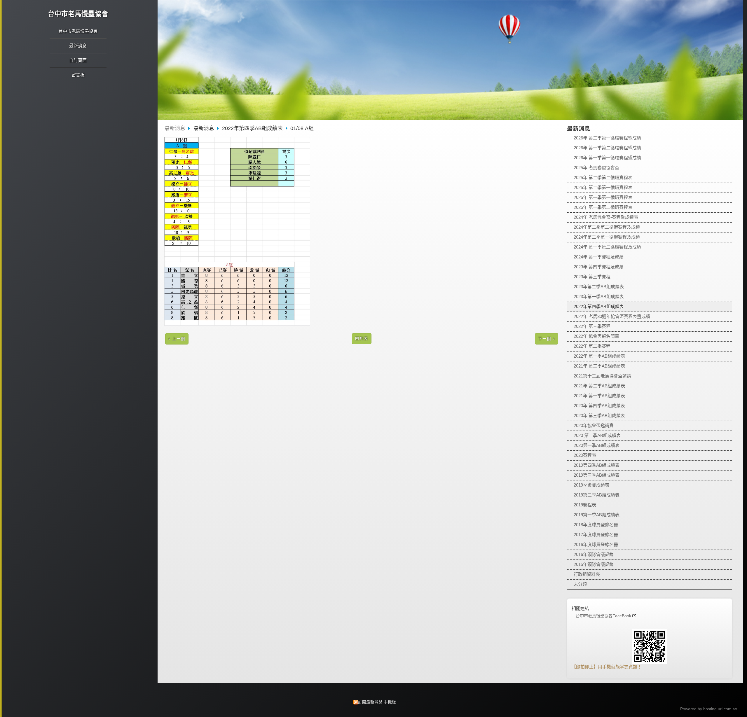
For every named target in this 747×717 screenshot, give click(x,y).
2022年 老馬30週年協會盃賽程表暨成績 (612, 316)
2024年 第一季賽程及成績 (599, 256)
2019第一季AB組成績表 (596, 514)
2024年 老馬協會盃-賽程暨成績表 (606, 217)
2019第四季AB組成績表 (596, 465)
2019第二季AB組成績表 (596, 494)
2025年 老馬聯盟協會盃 (596, 167)
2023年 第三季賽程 (592, 276)
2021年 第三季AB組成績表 (599, 365)
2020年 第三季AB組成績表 (599, 415)
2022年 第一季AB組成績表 (599, 356)
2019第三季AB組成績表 (596, 475)
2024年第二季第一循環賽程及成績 (607, 237)
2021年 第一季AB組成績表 (599, 395)
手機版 (390, 702)
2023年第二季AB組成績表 (599, 286)
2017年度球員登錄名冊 (596, 534)
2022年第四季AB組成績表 (599, 306)
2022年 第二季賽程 (592, 346)
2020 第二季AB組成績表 (597, 435)
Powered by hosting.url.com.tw (708, 709)
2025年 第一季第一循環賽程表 (603, 197)
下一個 (544, 339)
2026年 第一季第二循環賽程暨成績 (607, 147)
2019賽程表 (585, 504)
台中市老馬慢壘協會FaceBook (603, 616)
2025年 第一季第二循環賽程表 (603, 207)
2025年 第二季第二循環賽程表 (603, 177)
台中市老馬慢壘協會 (78, 14)
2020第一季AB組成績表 (596, 445)
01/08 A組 (302, 128)
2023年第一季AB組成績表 (599, 296)
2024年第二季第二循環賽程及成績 (607, 227)
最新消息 (174, 128)
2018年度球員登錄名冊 (596, 524)
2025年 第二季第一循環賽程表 (603, 187)
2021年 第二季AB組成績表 (599, 385)
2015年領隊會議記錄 (594, 564)
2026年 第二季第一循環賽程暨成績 (607, 137)
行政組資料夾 (587, 574)
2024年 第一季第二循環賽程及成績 (607, 246)
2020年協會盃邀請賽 (594, 425)
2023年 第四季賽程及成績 (599, 266)
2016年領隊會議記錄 (594, 554)
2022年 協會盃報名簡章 (596, 336)
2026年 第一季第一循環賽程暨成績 (607, 157)
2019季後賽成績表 (591, 484)
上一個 (178, 339)
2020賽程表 (585, 455)
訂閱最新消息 (370, 702)
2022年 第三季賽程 (592, 326)
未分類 (580, 584)
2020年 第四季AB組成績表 (599, 405)
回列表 (361, 338)
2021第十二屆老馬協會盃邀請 (602, 375)
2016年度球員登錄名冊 (596, 544)
